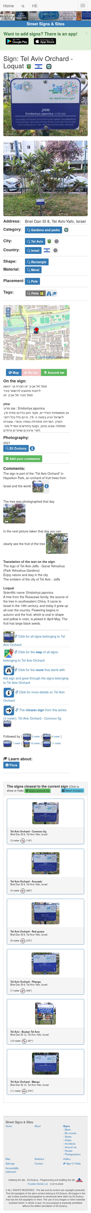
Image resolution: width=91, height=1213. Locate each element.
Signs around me (38, 791)
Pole (34, 281)
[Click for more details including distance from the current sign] (46, 486)
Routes (68, 1150)
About (37, 1126)
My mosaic (70, 1133)
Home (8, 5)
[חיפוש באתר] (23, 5)
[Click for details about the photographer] (32, 448)
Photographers (73, 1154)
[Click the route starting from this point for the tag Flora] (49, 293)
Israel (34, 250)
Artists (68, 1140)
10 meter (35, 743)
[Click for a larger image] (45, 104)
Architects (70, 1143)
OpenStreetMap (46, 357)
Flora (13, 765)
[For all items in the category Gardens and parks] (49, 65)
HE (35, 5)
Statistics (39, 1159)
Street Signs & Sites (45, 24)
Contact (38, 1163)
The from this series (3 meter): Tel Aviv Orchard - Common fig (34, 714)
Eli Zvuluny (18, 448)
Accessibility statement (12, 1169)
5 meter (35, 736)
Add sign (10, 1163)
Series (68, 1136)
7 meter (16, 743)
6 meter (55, 736)
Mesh (68, 1129)
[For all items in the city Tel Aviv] (29, 65)
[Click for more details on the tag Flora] (54, 293)
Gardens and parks (45, 230)
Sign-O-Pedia (73, 1163)
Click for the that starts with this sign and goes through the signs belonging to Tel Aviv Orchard (35, 676)
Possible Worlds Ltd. (38, 1183)
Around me (70, 1147)
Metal (34, 270)
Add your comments (24, 458)
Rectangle (38, 262)
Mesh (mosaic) (74, 790)
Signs (66, 1126)
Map (15, 372)
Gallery (67, 1159)
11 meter (56, 743)
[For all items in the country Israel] (38, 65)
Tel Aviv (36, 241)
